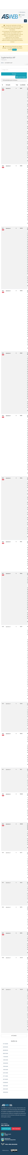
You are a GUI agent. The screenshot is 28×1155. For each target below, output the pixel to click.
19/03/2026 (5, 1066)
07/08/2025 (5, 1082)
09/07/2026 (5, 1053)
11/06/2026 (5, 1056)
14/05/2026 (5, 1060)
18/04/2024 (5, 1092)
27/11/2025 (5, 1076)
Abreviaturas (22, 12)
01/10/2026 (5, 1043)
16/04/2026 (5, 1063)
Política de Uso (5, 1150)
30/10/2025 (5, 1079)
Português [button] (22, 15)
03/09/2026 (5, 1047)
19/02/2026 (5, 1069)
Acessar (14, 49)
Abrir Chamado (16, 1128)
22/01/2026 (5, 1072)
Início (2, 62)
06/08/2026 (5, 1050)
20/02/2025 (5, 1089)
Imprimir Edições (21, 77)
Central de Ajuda (6, 1128)
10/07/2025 (5, 1085)
